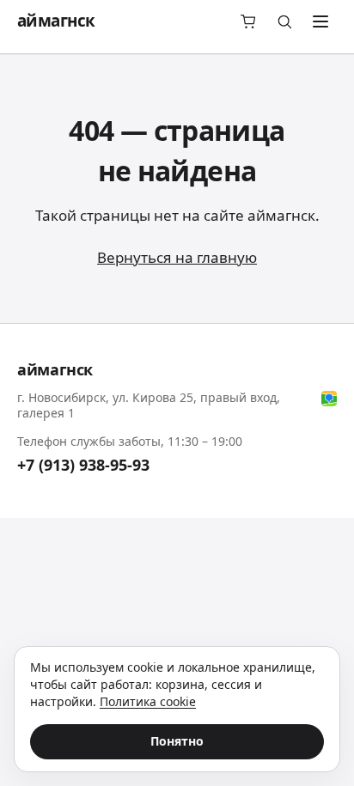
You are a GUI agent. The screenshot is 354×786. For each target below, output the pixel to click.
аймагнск (56, 20)
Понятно (177, 741)
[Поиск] (284, 21)
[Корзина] (248, 21)
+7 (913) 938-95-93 (83, 464)
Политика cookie (148, 701)
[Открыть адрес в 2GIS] (329, 398)
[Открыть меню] (320, 21)
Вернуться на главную (177, 257)
